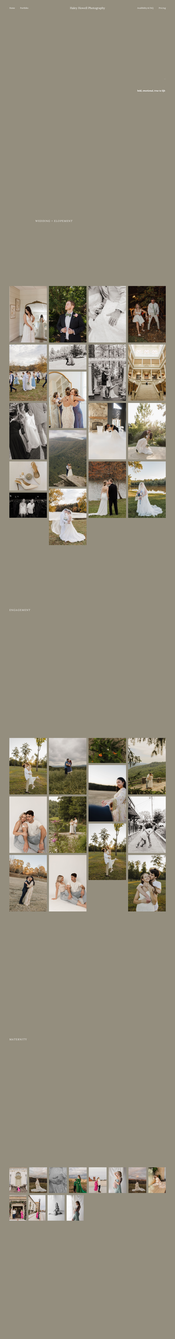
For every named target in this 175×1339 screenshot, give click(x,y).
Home (12, 8)
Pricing (162, 8)
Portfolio (24, 8)
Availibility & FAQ (145, 8)
